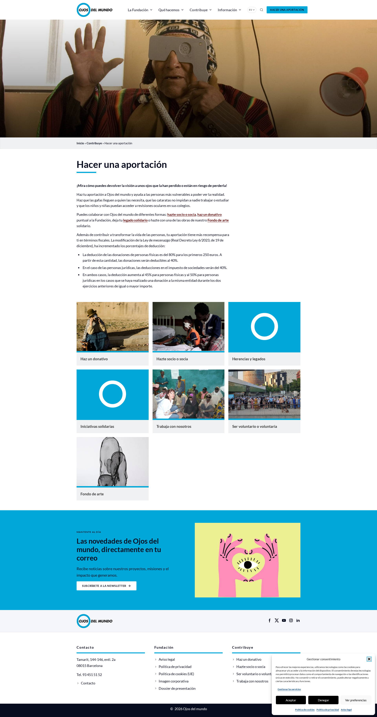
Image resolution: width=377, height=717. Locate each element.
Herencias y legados (248, 359)
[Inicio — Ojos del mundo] (99, 10)
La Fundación (138, 10)
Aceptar (291, 700)
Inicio (80, 143)
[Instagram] (291, 620)
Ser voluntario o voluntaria (254, 426)
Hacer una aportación (287, 9)
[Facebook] (269, 620)
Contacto (88, 683)
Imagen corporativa (173, 681)
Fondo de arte (218, 220)
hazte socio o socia (181, 214)
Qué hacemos (168, 10)
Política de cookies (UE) (176, 674)
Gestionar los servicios (289, 689)
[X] (277, 620)
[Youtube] (284, 620)
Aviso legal (346, 709)
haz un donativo (209, 214)
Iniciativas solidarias (97, 426)
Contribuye (199, 10)
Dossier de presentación (177, 688)
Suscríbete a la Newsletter (104, 585)
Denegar (323, 700)
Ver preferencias (356, 700)
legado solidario (135, 220)
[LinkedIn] (298, 620)
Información (227, 10)
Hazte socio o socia (172, 359)
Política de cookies (305, 709)
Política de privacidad (328, 709)
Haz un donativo (94, 359)
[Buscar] (261, 9)
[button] (369, 659)
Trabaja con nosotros (173, 426)
